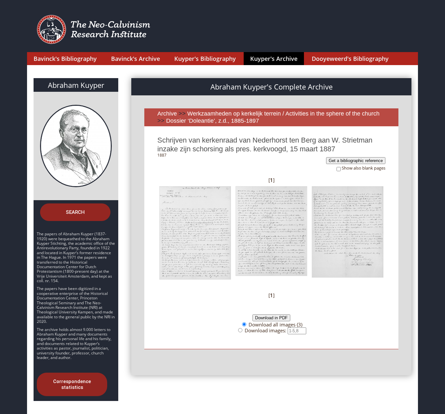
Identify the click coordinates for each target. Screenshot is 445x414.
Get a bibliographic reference (356, 160)
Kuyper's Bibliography (205, 58)
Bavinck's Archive (135, 58)
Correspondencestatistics (72, 384)
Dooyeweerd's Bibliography (350, 58)
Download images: (266, 330)
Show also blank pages (363, 168)
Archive (167, 113)
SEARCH (75, 212)
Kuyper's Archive (273, 58)
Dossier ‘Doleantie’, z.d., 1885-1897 (212, 120)
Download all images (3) (275, 324)
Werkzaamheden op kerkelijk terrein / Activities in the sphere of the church (283, 113)
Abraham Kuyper (76, 85)
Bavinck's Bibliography (65, 58)
